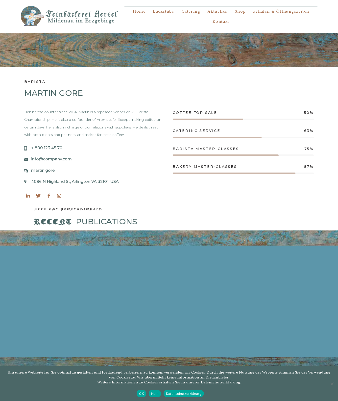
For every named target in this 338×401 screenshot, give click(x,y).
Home (139, 11)
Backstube (163, 11)
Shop (240, 11)
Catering (191, 11)
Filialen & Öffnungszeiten (281, 11)
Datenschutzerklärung (183, 394)
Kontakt (221, 21)
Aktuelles (217, 11)
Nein (155, 394)
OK (141, 394)
